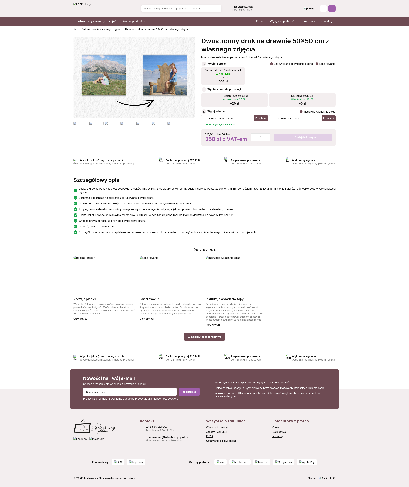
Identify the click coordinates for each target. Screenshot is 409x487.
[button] (75, 77)
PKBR (209, 436)
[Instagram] (96, 438)
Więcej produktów (134, 21)
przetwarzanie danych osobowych (156, 398)
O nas (260, 21)
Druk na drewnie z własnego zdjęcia (101, 29)
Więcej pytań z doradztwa (204, 336)
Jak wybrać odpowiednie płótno (293, 63)
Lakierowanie (327, 63)
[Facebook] (80, 438)
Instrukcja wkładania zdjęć (319, 111)
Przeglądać (260, 118)
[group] (134, 77)
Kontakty (326, 21)
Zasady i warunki (216, 431)
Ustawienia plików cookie (221, 440)
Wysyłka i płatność (282, 21)
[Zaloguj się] (323, 8)
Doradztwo (308, 21)
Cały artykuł (80, 318)
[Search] (217, 8)
